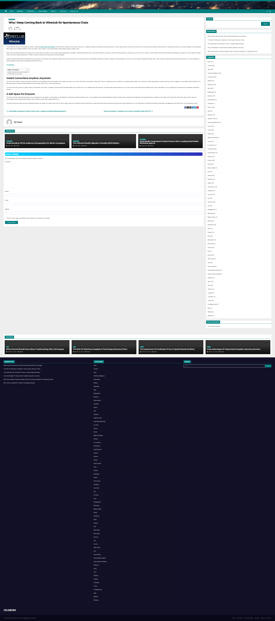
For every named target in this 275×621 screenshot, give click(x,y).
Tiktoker (210, 289)
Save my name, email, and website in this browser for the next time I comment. (28, 218)
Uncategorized (212, 304)
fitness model (211, 168)
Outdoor (210, 232)
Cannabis (210, 103)
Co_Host (210, 126)
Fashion (210, 156)
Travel (209, 300)
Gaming (210, 175)
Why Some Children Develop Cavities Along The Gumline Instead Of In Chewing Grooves (232, 51)
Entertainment (211, 152)
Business (20, 11)
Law (209, 198)
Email (7, 200)
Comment (8, 161)
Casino (209, 107)
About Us (263, 618)
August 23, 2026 (146, 351)
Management (211, 209)
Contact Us (74, 11)
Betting (209, 80)
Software (210, 277)
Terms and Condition (248, 618)
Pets (209, 236)
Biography (210, 84)
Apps (209, 69)
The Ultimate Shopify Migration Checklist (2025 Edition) (96, 143)
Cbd (209, 111)
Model (209, 221)
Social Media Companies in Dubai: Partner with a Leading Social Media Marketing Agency (37, 111)
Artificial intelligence (213, 73)
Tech (11, 11)
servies (209, 255)
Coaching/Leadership (213, 122)
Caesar (17, 27)
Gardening (210, 179)
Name (7, 191)
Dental (209, 133)
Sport (209, 281)
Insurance (210, 194)
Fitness (209, 164)
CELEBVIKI (137, 5)
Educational (211, 149)
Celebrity (210, 115)
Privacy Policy (239, 618)
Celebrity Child (212, 118)
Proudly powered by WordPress (11, 618)
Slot (209, 262)
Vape (209, 308)
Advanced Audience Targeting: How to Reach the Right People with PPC (127, 111)
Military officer (212, 217)
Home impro (31, 11)
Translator (210, 296)
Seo (209, 251)
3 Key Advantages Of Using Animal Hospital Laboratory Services (226, 47)
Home (233, 618)
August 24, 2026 (12, 351)
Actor (209, 61)
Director (210, 141)
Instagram (210, 190)
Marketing (210, 213)
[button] (267, 11)
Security (210, 247)
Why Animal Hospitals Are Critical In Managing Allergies (19, 383)
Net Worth (210, 224)
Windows (210, 315)
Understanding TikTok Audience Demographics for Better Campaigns (35, 143)
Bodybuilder (211, 92)
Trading (210, 293)
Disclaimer (257, 618)
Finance (210, 160)
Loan (209, 205)
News (209, 228)
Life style (63, 11)
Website (7, 209)
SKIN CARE (211, 259)
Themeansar (33, 618)
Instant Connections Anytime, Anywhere (18, 72)
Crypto (209, 130)
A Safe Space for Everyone (15, 73)
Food (209, 171)
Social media (43, 11)
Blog (209, 88)
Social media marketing (214, 274)
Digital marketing (212, 137)
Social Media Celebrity (214, 270)
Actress (210, 65)
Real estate (211, 240)
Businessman (211, 99)
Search (209, 19)
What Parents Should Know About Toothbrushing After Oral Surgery (227, 36)
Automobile (211, 77)
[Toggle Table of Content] (26, 70)
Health (53, 11)
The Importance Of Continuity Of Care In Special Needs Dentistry (226, 43)
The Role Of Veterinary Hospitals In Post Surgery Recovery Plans (226, 40)
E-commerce (211, 145)
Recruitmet (211, 243)
